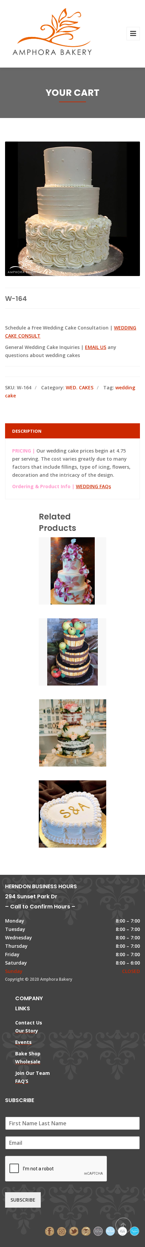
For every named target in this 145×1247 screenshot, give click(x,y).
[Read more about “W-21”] (84, 731)
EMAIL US (95, 347)
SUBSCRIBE (22, 1200)
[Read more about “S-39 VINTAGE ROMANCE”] (84, 812)
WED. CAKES (79, 387)
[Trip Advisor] (86, 1230)
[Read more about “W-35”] (84, 569)
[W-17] (61, 650)
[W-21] (61, 731)
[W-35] (61, 569)
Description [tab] (26, 431)
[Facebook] (49, 1230)
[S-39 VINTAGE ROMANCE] (61, 812)
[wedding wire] (134, 1230)
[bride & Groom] (98, 1230)
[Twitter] (73, 1230)
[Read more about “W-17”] (84, 650)
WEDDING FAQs (93, 486)
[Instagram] (61, 1230)
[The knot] (110, 1230)
